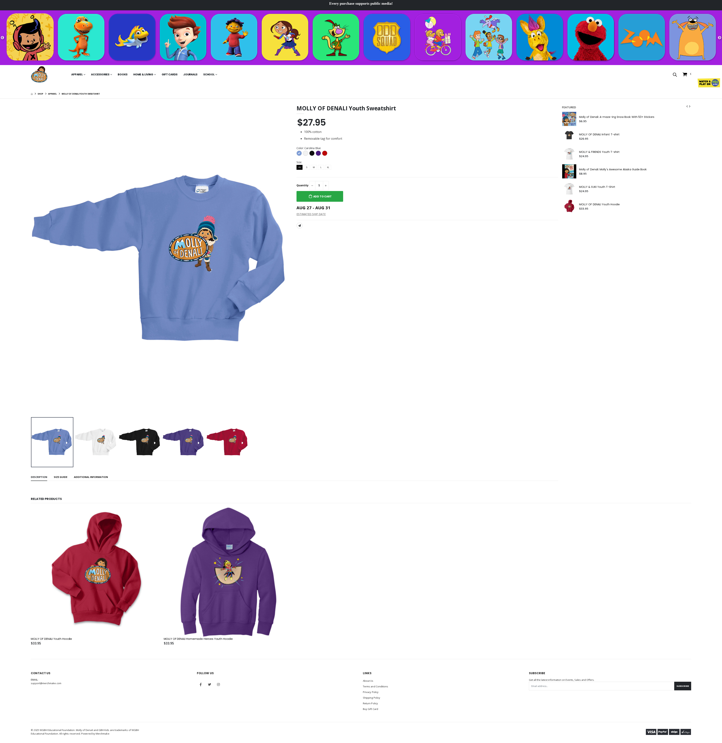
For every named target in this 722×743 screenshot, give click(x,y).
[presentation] (37, 260)
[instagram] (218, 684)
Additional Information (91, 477)
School (209, 74)
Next (719, 38)
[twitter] (209, 684)
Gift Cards (170, 74)
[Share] (300, 226)
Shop (40, 93)
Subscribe (682, 686)
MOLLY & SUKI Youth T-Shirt (597, 187)
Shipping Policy (371, 697)
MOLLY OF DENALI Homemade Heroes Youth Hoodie (198, 639)
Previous (2, 38)
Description (39, 477)
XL (328, 167)
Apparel (77, 74)
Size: (299, 162)
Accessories (100, 74)
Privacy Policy (370, 692)
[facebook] (200, 684)
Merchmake (102, 733)
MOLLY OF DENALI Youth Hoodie (599, 204)
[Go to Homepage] (39, 74)
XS (299, 167)
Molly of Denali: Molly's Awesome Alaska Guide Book (613, 169)
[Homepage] (32, 93)
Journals (190, 74)
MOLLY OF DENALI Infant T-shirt (599, 134)
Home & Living (143, 74)
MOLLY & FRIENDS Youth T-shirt (599, 152)
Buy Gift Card (370, 709)
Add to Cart (322, 196)
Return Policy (370, 703)
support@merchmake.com (46, 683)
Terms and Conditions (375, 686)
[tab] (39, 477)
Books (122, 74)
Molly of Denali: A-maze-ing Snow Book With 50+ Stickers (616, 117)
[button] (675, 75)
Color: (309, 148)
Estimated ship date (311, 214)
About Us (368, 680)
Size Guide (60, 477)
